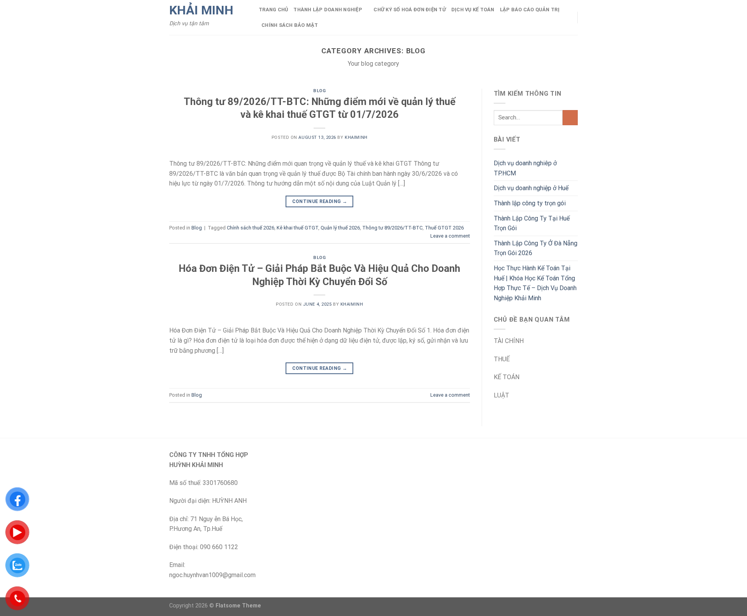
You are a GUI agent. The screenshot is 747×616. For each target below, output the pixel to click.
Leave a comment (450, 236)
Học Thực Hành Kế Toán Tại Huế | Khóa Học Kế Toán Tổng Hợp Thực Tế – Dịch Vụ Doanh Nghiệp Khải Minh (535, 283)
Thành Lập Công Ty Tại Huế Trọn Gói (532, 223)
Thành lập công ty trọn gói (530, 203)
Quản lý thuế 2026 (340, 228)
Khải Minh (201, 10)
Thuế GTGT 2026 (444, 228)
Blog (319, 90)
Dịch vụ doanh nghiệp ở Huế (531, 188)
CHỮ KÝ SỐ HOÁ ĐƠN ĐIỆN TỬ (409, 9)
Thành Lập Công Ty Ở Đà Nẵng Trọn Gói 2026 (535, 248)
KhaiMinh (356, 137)
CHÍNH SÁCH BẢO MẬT (289, 25)
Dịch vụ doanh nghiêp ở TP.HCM (525, 168)
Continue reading (319, 201)
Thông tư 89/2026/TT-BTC (392, 228)
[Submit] (570, 117)
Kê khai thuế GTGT (297, 228)
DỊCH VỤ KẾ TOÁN (472, 9)
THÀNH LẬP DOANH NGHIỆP (327, 9)
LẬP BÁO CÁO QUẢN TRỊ (529, 9)
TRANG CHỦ (273, 9)
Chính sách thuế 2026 (250, 228)
